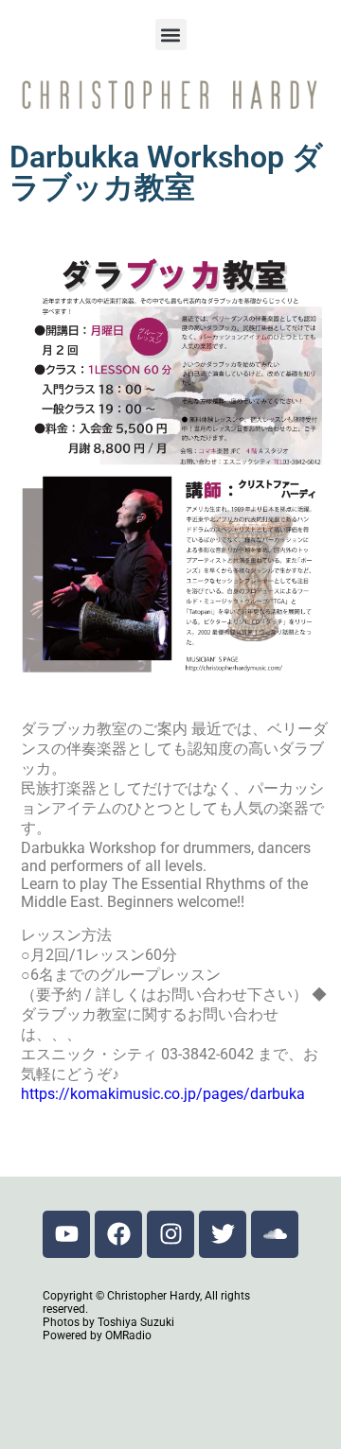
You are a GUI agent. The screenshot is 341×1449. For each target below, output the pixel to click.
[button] (171, 34)
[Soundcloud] (274, 1234)
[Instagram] (170, 1234)
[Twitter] (222, 1234)
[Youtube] (66, 1234)
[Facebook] (118, 1234)
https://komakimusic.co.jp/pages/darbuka (163, 1094)
